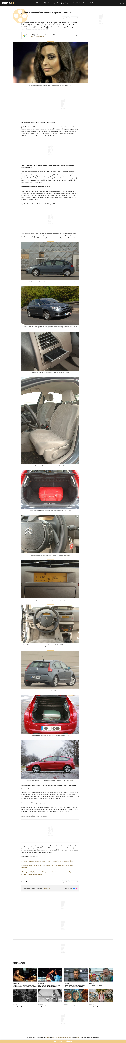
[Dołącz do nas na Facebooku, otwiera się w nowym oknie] (74, 888)
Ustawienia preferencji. (66, 1037)
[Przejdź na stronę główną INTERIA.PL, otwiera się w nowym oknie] (6, 3)
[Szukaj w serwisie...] (117, 3)
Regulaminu (47, 1037)
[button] (40, 3)
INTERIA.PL (78, 1037)
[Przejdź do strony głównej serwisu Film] (13, 3)
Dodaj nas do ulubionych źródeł (40, 36)
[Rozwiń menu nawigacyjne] (123, 3)
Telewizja (22, 7)
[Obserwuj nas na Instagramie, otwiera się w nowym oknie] (76, 888)
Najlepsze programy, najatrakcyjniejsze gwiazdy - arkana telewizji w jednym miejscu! (47, 861)
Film (18, 7)
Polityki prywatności (56, 1037)
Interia (14, 7)
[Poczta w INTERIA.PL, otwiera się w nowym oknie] (120, 3)
